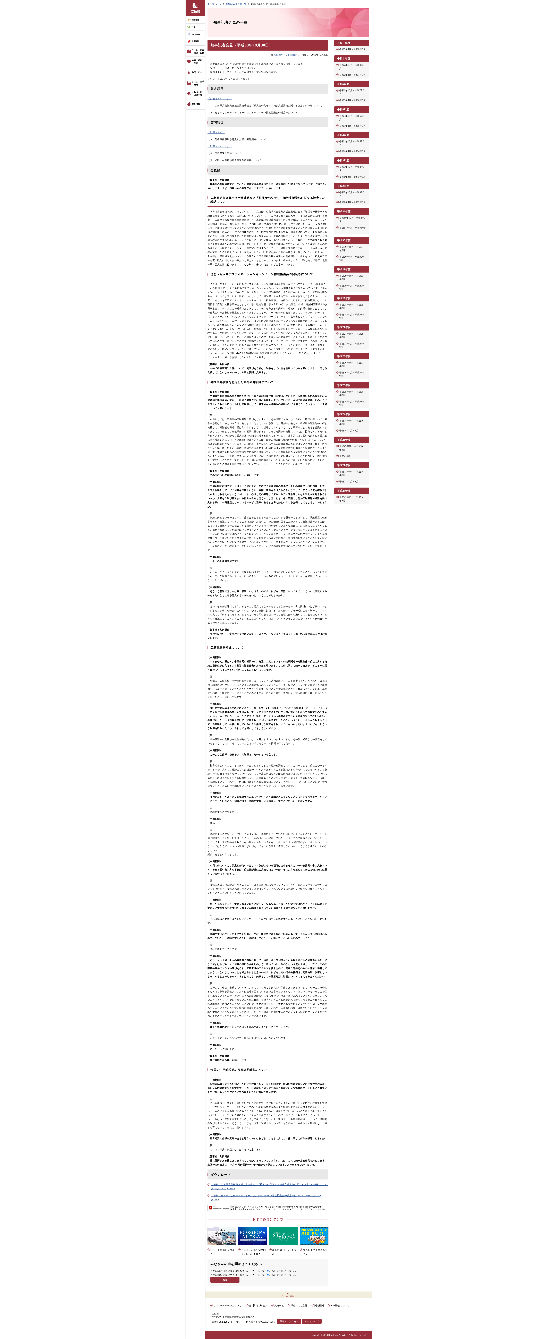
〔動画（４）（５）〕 (220, 146)
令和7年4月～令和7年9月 (352, 74)
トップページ (214, 4)
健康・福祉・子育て (197, 62)
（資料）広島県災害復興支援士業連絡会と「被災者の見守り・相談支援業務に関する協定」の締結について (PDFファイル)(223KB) (269, 1186)
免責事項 (279, 1305)
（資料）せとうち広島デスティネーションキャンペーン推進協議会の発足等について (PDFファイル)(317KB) (266, 1197)
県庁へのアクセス (289, 1321)
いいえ (293, 1270)
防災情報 (195, 41)
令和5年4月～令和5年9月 (352, 125)
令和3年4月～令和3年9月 (352, 176)
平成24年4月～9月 (348, 430)
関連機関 (319, 1305)
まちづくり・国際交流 (197, 93)
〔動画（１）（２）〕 (220, 98)
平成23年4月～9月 (348, 456)
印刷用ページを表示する (286, 55)
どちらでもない (277, 1270)
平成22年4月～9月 (348, 481)
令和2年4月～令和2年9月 (352, 202)
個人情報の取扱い (257, 1305)
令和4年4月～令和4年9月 (352, 151)
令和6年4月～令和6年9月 (352, 100)
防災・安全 (197, 72)
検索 (193, 27)
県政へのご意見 (299, 1305)
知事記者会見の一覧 (236, 4)
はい (263, 1270)
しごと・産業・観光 (198, 83)
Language (196, 34)
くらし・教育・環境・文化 (198, 51)
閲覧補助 (195, 20)
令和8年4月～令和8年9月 (352, 49)
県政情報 (196, 104)
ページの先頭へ (288, 1296)
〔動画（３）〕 (216, 132)
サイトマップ (312, 1321)
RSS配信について (340, 1305)
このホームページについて (227, 1305)
